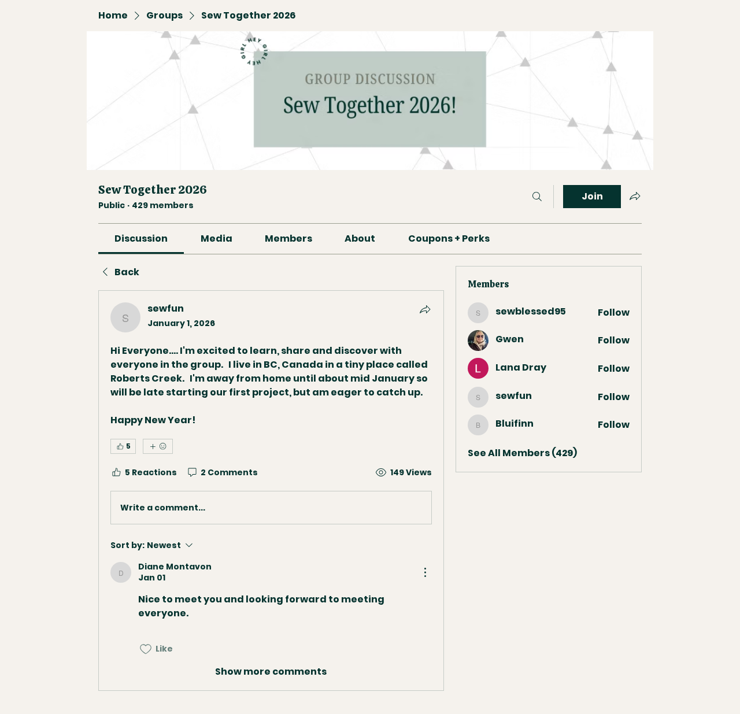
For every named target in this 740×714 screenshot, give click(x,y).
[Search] (537, 196)
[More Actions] (425, 572)
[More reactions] (158, 446)
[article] (271, 490)
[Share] (425, 309)
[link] (141, 238)
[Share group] (635, 196)
